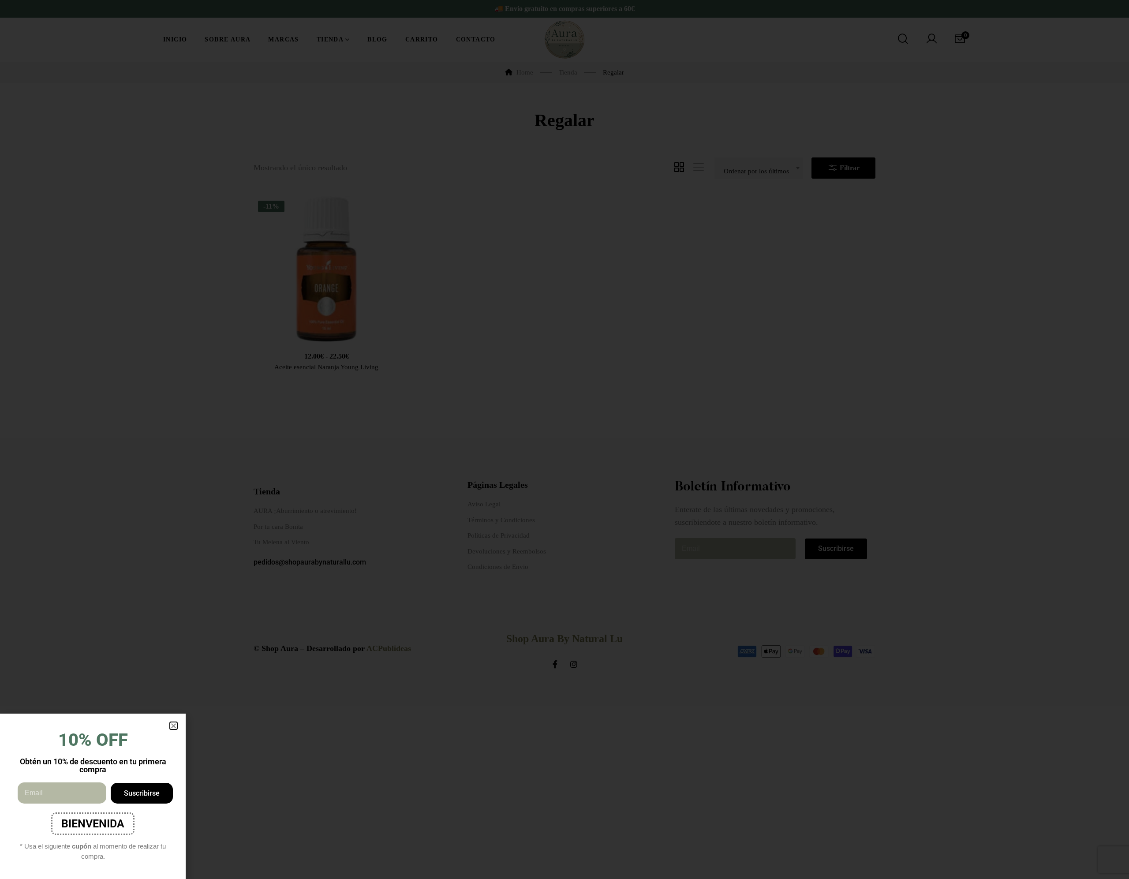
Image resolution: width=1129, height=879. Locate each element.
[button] (173, 725)
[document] (564, 439)
